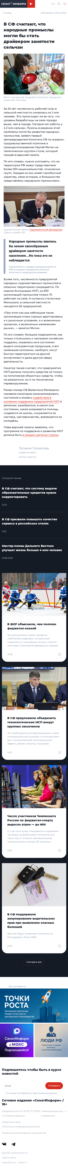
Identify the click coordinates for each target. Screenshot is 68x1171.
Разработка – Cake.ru (14, 1162)
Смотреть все (34, 962)
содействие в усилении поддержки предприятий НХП (31, 399)
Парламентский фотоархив (45, 229)
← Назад (7, 12)
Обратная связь (11, 1122)
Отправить (54, 1085)
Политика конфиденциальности (21, 1126)
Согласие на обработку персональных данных (31, 1093)
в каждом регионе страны (40, 435)
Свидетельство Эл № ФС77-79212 (21, 1111)
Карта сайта (9, 1157)
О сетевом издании (13, 1115)
